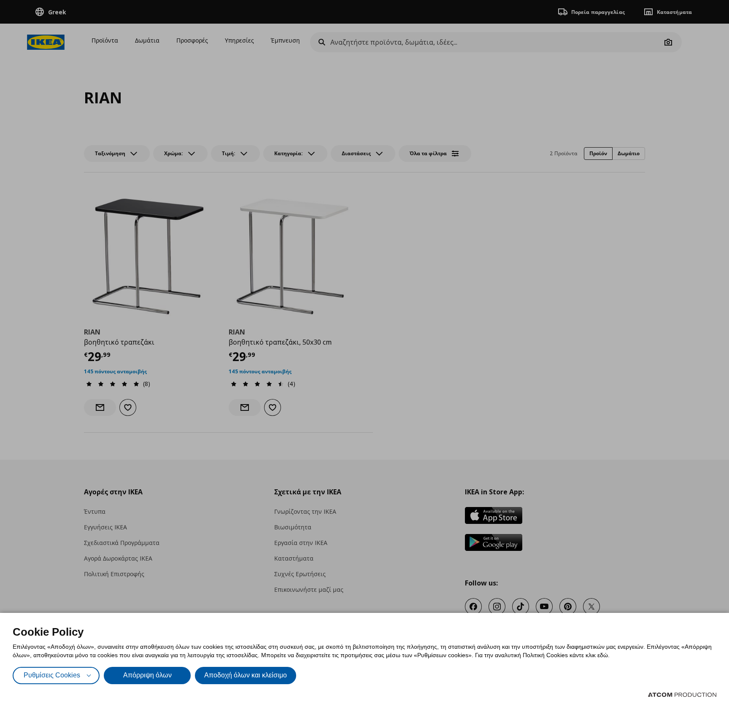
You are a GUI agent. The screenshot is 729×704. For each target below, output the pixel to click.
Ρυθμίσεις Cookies (52, 675)
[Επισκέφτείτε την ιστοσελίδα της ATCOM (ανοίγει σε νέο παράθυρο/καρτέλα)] (682, 695)
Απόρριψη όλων (147, 675)
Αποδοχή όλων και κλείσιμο (245, 675)
